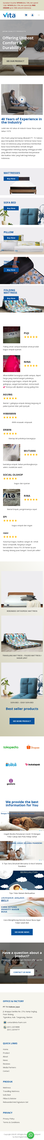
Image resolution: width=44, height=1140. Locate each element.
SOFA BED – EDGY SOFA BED (22, 702)
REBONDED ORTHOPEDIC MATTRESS (22, 611)
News (5, 1060)
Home (5, 1049)
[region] (22, 48)
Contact (6, 1071)
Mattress (7, 1087)
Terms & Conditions (11, 1122)
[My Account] (32, 15)
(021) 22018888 (13, 1027)
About (5, 1056)
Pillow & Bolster (9, 1098)
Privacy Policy (8, 1118)
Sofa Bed (7, 1095)
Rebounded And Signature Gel (15, 1102)
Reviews (6, 1064)
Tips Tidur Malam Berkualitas (22, 893)
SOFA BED (10, 202)
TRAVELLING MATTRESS (12, 263)
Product (6, 1053)
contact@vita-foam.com (16, 1022)
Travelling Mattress (11, 1091)
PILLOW (8, 232)
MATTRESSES (12, 173)
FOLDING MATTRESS (10, 291)
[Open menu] (39, 15)
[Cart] (26, 15)
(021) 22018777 (13, 1030)
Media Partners (9, 1067)
